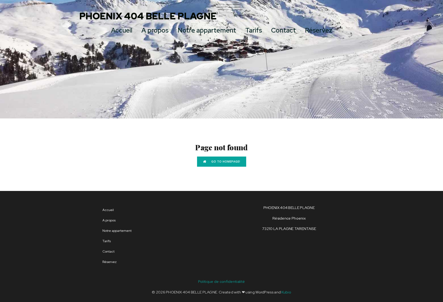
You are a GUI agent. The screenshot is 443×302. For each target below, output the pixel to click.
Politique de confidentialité (221, 281)
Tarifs (253, 30)
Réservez (318, 30)
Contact (283, 30)
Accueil (121, 30)
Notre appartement (207, 30)
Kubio (286, 292)
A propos (154, 30)
